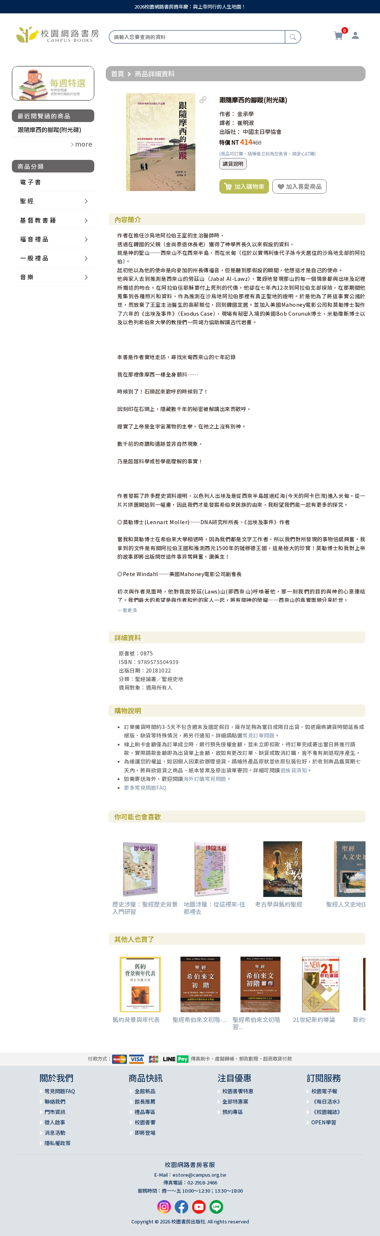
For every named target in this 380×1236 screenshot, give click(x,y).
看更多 (129, 610)
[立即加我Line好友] (216, 1209)
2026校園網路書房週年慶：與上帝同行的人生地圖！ (190, 6)
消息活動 (55, 1132)
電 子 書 (30, 181)
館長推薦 (145, 1101)
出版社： (230, 131)
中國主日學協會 (262, 131)
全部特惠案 (235, 1101)
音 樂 (26, 276)
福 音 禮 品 (34, 238)
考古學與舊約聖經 (278, 904)
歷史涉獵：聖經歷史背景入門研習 (145, 908)
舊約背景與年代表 (136, 1019)
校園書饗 (145, 1122)
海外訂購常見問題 (204, 778)
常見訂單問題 (258, 735)
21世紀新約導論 (314, 1019)
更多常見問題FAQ (145, 787)
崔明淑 (245, 122)
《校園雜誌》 (327, 1111)
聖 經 (26, 200)
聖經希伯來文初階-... (200, 1019)
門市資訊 (55, 1111)
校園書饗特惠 (237, 1091)
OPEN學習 (323, 1122)
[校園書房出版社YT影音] (199, 1209)
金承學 (245, 114)
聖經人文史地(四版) (352, 904)
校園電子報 (324, 1091)
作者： (227, 114)
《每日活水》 (327, 1101)
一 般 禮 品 (34, 257)
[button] (203, 100)
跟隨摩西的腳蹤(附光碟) (49, 129)
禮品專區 (145, 1111)
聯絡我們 (55, 1101)
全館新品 (145, 1091)
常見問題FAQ (60, 1091)
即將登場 (145, 1132)
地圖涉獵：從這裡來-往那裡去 (214, 908)
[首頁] (57, 33)
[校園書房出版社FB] (181, 1209)
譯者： (227, 122)
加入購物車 (248, 186)
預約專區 (232, 1111)
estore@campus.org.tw (199, 1174)
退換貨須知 (293, 770)
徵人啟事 (55, 1122)
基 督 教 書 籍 (38, 220)
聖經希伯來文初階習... (256, 1023)
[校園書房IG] (164, 1209)
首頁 (117, 73)
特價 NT (229, 142)
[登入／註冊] (355, 36)
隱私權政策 (58, 1143)
